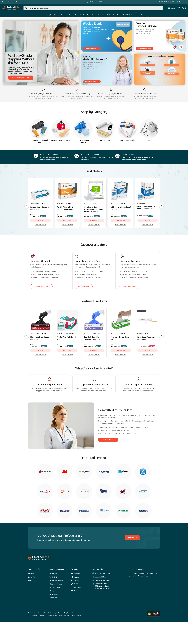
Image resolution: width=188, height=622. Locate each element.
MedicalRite (41, 615)
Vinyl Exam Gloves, (120, 338)
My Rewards (53, 594)
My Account (53, 573)
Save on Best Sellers (129, 286)
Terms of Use (42, 613)
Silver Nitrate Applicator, (146, 338)
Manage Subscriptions (56, 591)
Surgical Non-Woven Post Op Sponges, (146, 207)
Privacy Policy (32, 613)
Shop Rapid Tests (84, 286)
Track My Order (54, 577)
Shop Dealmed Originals (41, 286)
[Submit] (26, 8)
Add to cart (41, 220)
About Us (31, 573)
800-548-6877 (100, 577)
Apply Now (132, 538)
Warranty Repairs (55, 587)
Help (173, 2)
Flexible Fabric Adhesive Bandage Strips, (67, 208)
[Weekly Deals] (106, 36)
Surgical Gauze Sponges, (39, 208)
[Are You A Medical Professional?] (106, 69)
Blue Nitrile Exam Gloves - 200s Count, (93, 338)
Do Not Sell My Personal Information (69, 613)
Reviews (30, 580)
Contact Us (31, 577)
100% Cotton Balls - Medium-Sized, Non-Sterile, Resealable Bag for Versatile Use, (94, 209)
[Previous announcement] (78, 1)
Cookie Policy (52, 613)
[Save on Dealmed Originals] (159, 36)
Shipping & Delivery (55, 584)
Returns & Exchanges (56, 580)
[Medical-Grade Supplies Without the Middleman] (41, 53)
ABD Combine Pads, (121, 208)
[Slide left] (26, 205)
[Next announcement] (109, 1)
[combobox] (93, 8)
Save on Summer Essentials (19, 2)
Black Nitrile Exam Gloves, (39, 338)
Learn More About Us (108, 440)
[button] (69, 15)
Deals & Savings (181, 2)
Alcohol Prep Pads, (66, 338)
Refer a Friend (53, 597)
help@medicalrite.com (103, 580)
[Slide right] (161, 205)
